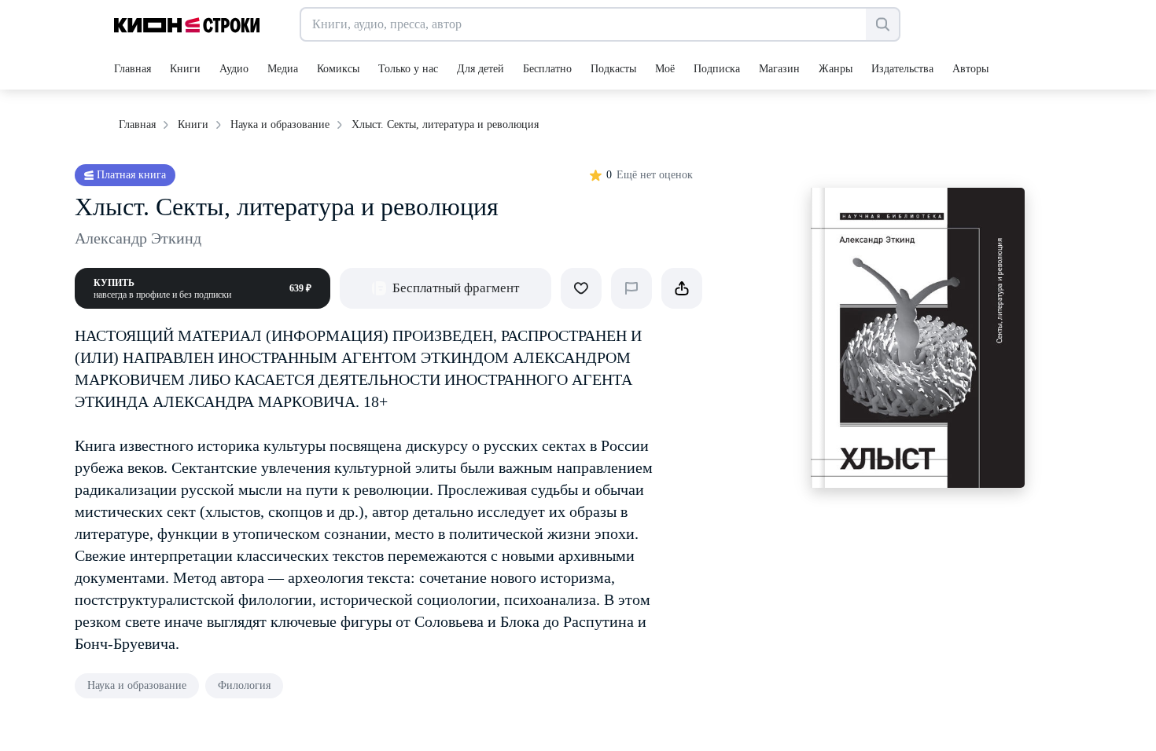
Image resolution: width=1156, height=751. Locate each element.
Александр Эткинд (138, 238)
